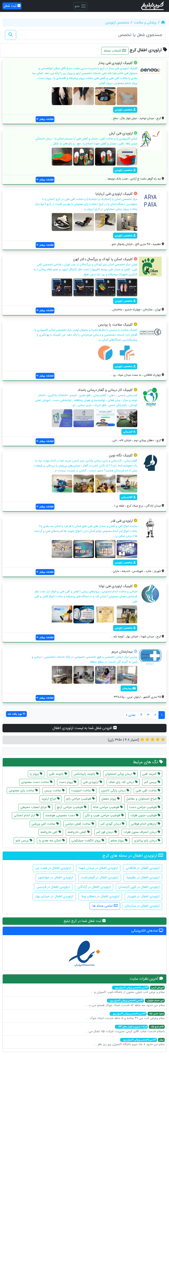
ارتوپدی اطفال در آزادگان (94, 886)
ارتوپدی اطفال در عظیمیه (143, 877)
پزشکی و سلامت (145, 22)
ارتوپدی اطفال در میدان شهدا (98, 868)
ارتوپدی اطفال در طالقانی (143, 868)
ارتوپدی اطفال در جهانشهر (55, 877)
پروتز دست (66, 782)
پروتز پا (35, 773)
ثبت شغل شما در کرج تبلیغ (83, 921)
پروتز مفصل (109, 798)
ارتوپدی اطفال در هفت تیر (53, 868)
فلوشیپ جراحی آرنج (70, 807)
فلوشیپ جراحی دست (143, 807)
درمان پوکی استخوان (119, 773)
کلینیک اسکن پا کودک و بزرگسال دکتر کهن (103, 259)
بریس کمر (151, 782)
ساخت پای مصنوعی (22, 790)
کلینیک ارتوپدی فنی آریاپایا (114, 194)
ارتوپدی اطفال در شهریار (143, 896)
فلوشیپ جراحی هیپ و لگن (103, 815)
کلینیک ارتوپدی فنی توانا (116, 586)
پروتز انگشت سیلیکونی (86, 840)
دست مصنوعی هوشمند (60, 815)
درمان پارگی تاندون (114, 790)
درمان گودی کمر (111, 823)
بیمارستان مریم (122, 651)
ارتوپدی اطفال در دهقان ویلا (100, 896)
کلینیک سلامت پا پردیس (115, 324)
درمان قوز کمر (105, 832)
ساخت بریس (53, 790)
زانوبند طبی (57, 773)
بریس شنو (22, 840)
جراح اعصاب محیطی (34, 807)
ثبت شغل (11, 5)
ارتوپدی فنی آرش (121, 133)
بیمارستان (127, 688)
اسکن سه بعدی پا (50, 840)
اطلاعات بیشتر (46, 119)
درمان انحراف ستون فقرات (140, 832)
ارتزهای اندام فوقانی (144, 823)
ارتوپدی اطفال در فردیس (53, 886)
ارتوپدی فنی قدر (122, 521)
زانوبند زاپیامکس (85, 773)
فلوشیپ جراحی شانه (106, 807)
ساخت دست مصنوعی (35, 782)
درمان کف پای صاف (122, 782)
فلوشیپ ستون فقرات (144, 815)
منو (78, 6)
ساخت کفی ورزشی (44, 823)
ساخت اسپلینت (81, 790)
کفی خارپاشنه (49, 832)
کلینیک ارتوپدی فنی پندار (116, 63)
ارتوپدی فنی (91, 782)
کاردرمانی (128, 432)
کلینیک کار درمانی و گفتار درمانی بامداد (105, 390)
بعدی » (130, 715)
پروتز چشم (118, 840)
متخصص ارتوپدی (117, 22)
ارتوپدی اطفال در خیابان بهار (54, 896)
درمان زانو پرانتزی (146, 840)
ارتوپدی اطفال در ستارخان (142, 905)
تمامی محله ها (103, 905)
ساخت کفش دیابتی (78, 823)
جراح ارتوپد (49, 798)
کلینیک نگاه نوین (121, 455)
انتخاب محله (113, 50)
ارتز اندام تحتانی (25, 815)
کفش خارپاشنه (77, 832)
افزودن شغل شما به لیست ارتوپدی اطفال (82, 728)
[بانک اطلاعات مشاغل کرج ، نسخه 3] (153, 6)
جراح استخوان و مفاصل (142, 798)
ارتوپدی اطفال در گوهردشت (99, 877)
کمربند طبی (150, 773)
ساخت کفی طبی (147, 790)
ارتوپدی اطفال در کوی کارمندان (139, 886)
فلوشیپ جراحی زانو (79, 798)
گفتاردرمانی (127, 497)
